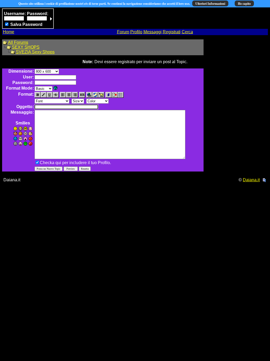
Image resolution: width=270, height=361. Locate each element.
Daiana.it (251, 180)
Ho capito (244, 3)
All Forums (18, 42)
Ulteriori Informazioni (210, 3)
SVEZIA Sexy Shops (35, 52)
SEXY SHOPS (26, 47)
